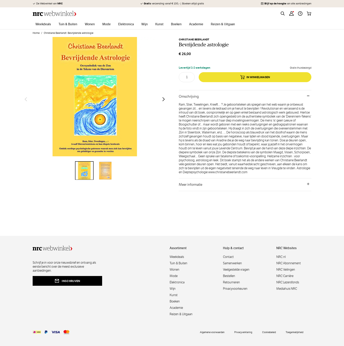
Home (36, 33)
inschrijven (71, 281)
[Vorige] (26, 99)
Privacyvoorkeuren (235, 289)
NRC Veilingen (285, 269)
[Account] (291, 13)
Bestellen (229, 276)
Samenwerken (232, 263)
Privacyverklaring (243, 332)
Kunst (174, 295)
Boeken (175, 301)
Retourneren (231, 282)
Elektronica (177, 282)
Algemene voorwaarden (212, 332)
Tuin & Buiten (178, 263)
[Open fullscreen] (95, 99)
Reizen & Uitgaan (181, 314)
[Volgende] (163, 99)
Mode (174, 276)
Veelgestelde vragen (236, 269)
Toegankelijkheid (294, 332)
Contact (228, 257)
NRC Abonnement (288, 263)
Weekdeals (177, 257)
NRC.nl (281, 257)
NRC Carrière (284, 276)
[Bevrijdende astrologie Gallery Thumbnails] (95, 170)
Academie (176, 308)
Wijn (173, 289)
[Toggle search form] (282, 13)
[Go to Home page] (54, 13)
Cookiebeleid (269, 332)
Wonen (174, 269)
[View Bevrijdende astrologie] (84, 170)
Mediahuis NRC (286, 289)
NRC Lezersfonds (287, 282)
